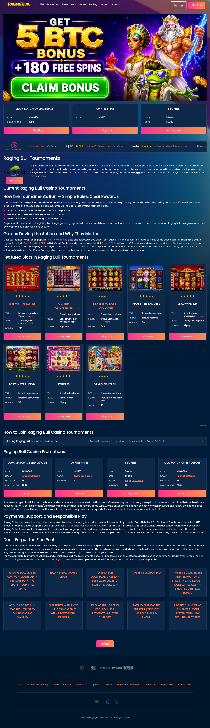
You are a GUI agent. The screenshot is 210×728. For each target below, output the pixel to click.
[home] (19, 8)
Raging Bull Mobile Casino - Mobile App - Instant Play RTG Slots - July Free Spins (22, 581)
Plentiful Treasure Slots (82, 146)
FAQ (20, 684)
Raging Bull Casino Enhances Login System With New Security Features (187, 611)
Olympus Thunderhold (63, 306)
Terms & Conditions (62, 684)
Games (82, 4)
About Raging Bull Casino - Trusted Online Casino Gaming (22, 611)
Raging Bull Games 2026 (63, 574)
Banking (93, 4)
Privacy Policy (167, 684)
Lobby (41, 4)
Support (104, 4)
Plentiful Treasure (22, 304)
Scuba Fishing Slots (176, 243)
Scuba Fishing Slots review (59, 559)
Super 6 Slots (109, 243)
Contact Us (149, 684)
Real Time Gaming (57, 239)
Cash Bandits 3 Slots (148, 146)
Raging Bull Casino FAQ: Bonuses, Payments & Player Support (105, 611)
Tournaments (69, 4)
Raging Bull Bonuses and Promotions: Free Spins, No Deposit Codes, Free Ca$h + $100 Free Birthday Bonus (187, 583)
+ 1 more (29, 316)
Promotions (53, 4)
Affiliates (107, 684)
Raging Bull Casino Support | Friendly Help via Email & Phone (146, 611)
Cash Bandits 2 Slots (35, 243)
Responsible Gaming (37, 684)
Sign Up (178, 5)
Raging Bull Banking (146, 572)
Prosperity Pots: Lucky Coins (105, 306)
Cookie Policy (185, 684)
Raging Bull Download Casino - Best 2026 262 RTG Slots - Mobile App (105, 579)
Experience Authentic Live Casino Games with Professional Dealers (64, 611)
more (203, 425)
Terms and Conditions (128, 684)
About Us (115, 4)
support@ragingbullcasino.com (86, 525)
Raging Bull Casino (31, 476)
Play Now (197, 5)
